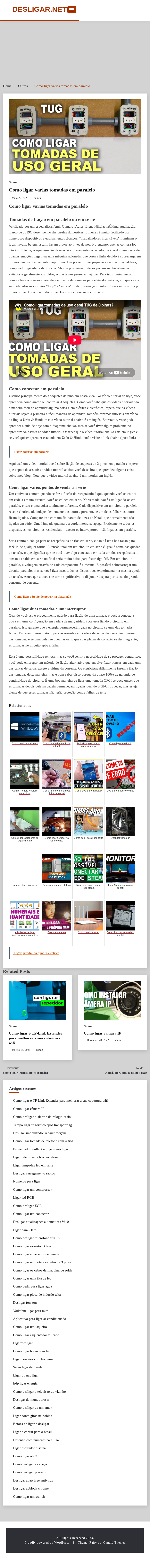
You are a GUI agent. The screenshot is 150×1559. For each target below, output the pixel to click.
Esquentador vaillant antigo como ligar (40, 1149)
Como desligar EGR (27, 1206)
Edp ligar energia (25, 1383)
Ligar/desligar (23, 1343)
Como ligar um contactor (31, 1214)
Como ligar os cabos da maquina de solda (42, 1270)
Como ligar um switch (29, 1496)
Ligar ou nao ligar (26, 1375)
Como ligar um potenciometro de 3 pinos (42, 1262)
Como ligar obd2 (25, 1456)
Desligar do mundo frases (31, 1399)
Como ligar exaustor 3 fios (32, 1246)
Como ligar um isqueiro (30, 1327)
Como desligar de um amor (32, 1407)
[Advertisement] (75, 50)
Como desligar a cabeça (30, 1464)
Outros (13, 182)
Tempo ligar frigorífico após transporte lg (42, 1125)
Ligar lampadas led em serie (33, 1165)
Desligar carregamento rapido (34, 1173)
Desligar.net (39, 9)
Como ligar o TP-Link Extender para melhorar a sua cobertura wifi (35, 1038)
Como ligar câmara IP (102, 1033)
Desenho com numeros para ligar (36, 1440)
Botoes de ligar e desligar (31, 1424)
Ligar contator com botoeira (33, 1359)
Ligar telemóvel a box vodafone (35, 1157)
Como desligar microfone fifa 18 (36, 1238)
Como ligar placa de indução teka (37, 1294)
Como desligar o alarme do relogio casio (42, 1117)
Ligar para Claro (25, 1230)
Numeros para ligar (26, 1181)
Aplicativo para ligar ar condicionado (39, 1319)
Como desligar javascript (30, 1472)
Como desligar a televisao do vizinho (39, 1391)
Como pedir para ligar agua (32, 1286)
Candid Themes (114, 1542)
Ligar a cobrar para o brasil (32, 1432)
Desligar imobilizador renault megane (40, 1133)
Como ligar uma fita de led (32, 1278)
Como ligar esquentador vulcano (36, 1335)
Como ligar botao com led (31, 1351)
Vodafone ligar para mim (30, 1311)
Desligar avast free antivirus (33, 1480)
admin (37, 198)
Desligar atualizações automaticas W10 (41, 1222)
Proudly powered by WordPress (47, 1542)
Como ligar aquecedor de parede (36, 1254)
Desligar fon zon (25, 1302)
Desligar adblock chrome (31, 1488)
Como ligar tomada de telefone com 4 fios (43, 1141)
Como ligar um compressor (32, 1189)
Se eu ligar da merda (27, 1367)
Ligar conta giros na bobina (32, 1416)
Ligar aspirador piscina (29, 1448)
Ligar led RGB (23, 1197)
